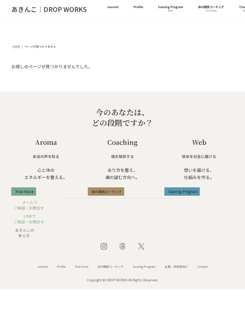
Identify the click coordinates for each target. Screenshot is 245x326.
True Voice (81, 266)
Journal (43, 266)
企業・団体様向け (176, 266)
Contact (202, 266)
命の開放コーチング (110, 266)
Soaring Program (144, 266)
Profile (61, 266)
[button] (23, 191)
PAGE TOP (235, 311)
